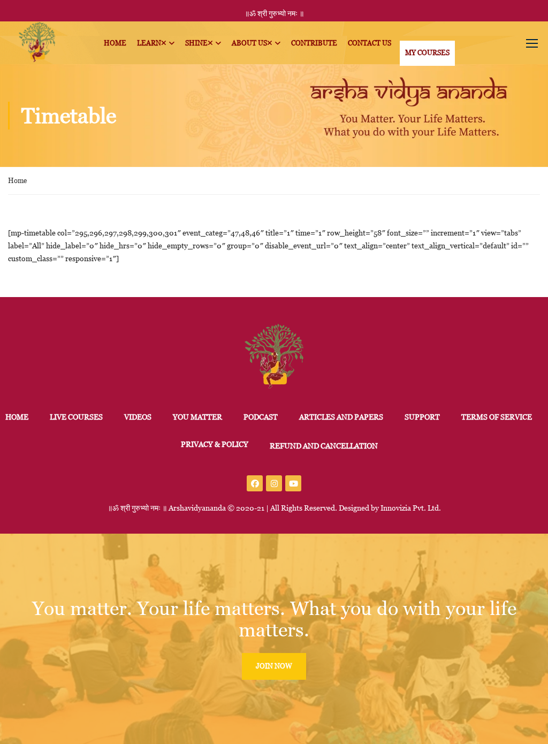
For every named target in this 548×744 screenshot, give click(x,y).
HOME (16, 417)
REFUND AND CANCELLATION (324, 446)
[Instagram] (274, 483)
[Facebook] (255, 483)
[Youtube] (293, 483)
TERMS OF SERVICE (496, 417)
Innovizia (395, 508)
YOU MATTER (197, 417)
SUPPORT (422, 417)
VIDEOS (137, 417)
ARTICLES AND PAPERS (341, 417)
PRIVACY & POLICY (214, 444)
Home (17, 181)
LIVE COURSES (76, 417)
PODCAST (260, 417)
